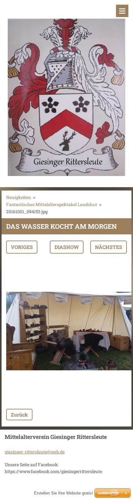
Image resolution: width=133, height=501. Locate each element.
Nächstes (108, 247)
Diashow (66, 247)
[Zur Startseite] (66, 89)
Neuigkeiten (18, 197)
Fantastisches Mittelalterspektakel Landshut (51, 204)
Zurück (19, 414)
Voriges (22, 247)
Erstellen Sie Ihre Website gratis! (63, 493)
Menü (122, 11)
